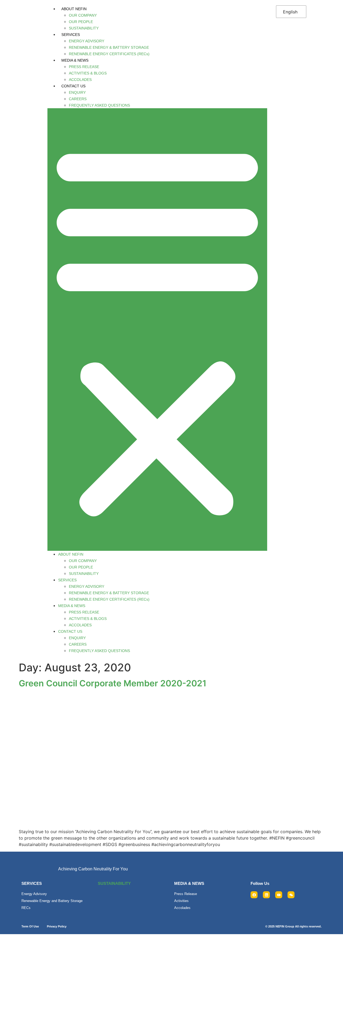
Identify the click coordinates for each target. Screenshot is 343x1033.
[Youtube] (278, 894)
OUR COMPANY (83, 15)
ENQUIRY (77, 92)
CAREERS (78, 99)
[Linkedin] (266, 894)
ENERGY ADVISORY (86, 41)
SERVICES (70, 34)
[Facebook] (254, 894)
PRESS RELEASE (84, 67)
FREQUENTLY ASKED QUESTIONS (99, 105)
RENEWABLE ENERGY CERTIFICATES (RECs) (109, 54)
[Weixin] (291, 894)
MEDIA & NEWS (74, 60)
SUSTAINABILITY (84, 28)
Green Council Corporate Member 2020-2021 (112, 683)
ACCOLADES (80, 79)
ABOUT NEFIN (74, 9)
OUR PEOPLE (81, 22)
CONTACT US (73, 86)
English (290, 11)
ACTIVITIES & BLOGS (88, 73)
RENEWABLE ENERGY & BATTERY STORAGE (109, 47)
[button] (157, 329)
